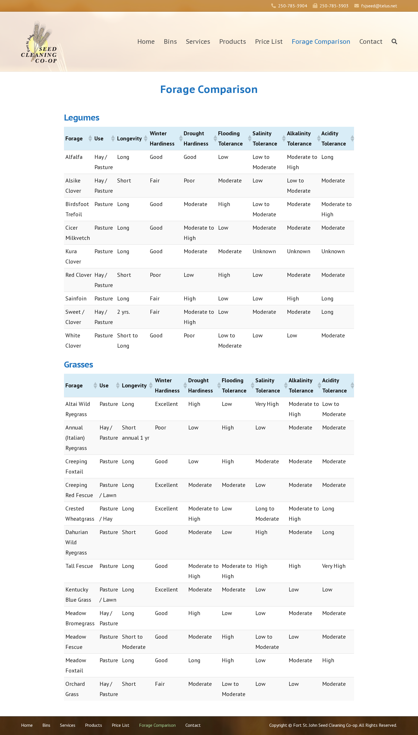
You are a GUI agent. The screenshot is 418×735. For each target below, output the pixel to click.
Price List (269, 41)
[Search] (392, 41)
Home (146, 41)
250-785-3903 (334, 6)
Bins (170, 41)
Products (232, 41)
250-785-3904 (292, 6)
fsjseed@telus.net (379, 6)
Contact (370, 41)
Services (198, 41)
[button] (90, 138)
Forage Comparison (321, 41)
